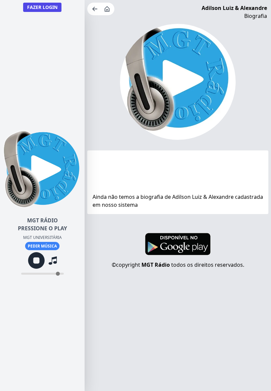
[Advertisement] (178, 173)
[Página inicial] (108, 9)
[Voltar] (95, 9)
